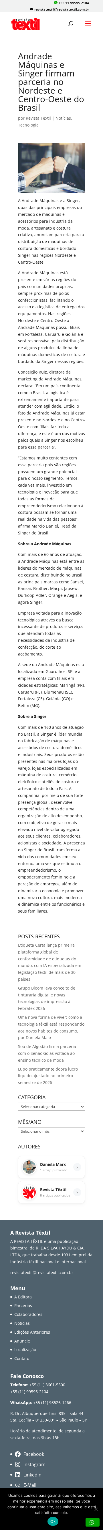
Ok (53, 1521)
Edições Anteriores (32, 1332)
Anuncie (22, 1341)
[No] (96, 1509)
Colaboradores (28, 1314)
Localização (25, 1349)
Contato (21, 1358)
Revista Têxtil (38, 118)
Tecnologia (28, 125)
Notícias (63, 118)
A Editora (23, 1297)
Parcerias (23, 1305)
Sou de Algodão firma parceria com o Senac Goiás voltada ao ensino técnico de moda (47, 1053)
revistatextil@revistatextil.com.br (41, 1272)
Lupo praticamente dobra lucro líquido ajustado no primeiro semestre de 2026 (48, 1075)
